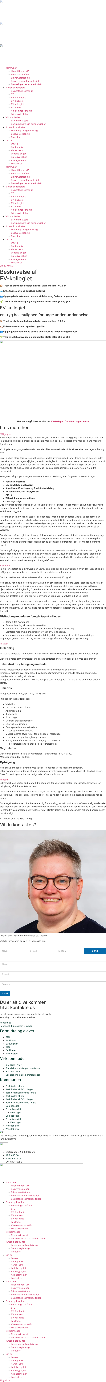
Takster (4, 643)
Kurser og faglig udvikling (24, 130)
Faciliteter (16, 107)
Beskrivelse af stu (20, 74)
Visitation (5, 565)
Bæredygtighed (19, 157)
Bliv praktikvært (19, 120)
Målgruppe (5, 434)
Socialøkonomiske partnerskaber (28, 124)
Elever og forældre (15, 87)
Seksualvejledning (20, 133)
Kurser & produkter (15, 127)
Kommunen (10, 1079)
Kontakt (4, 779)
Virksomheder (13, 117)
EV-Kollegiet (12, 1043)
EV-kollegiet (17, 104)
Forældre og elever (17, 1031)
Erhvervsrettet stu (20, 77)
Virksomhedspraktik (21, 110)
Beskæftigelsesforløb (22, 91)
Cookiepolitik (12, 1105)
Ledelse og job (18, 153)
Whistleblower (13, 1125)
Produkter (16, 137)
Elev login (15, 1112)
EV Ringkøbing (18, 97)
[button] (53, 434)
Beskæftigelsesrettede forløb (26, 84)
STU (13, 94)
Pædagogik (17, 147)
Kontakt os (16, 163)
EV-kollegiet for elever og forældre (70, 421)
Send (95, 950)
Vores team (17, 150)
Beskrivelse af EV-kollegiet (25, 81)
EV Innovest (17, 100)
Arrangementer (19, 160)
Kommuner (11, 67)
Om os (9, 140)
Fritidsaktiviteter (19, 114)
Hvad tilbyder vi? (20, 71)
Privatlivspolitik (14, 1109)
